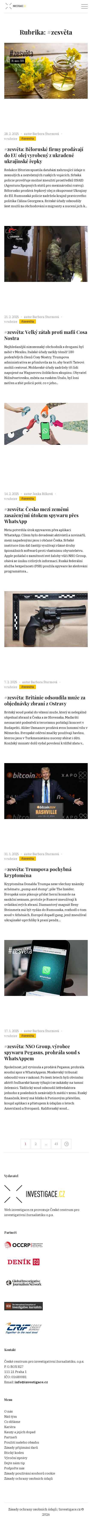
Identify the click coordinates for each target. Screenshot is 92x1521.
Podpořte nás (14, 1468)
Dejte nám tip (14, 1463)
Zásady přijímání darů (21, 1447)
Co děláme (12, 1422)
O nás (8, 1411)
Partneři (10, 1437)
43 (56, 1144)
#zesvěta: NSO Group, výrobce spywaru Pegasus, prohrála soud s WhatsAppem (42, 1052)
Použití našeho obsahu (21, 1442)
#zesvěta (27, 139)
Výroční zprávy (15, 1458)
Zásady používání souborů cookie (29, 1473)
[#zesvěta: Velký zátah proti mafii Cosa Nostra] (46, 268)
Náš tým (10, 1416)
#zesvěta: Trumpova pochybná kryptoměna (37, 872)
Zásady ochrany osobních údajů (28, 1478)
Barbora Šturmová (46, 134)
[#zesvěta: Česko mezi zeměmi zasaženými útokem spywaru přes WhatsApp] (46, 445)
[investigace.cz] (15, 6)
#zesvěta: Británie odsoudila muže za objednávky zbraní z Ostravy (44, 700)
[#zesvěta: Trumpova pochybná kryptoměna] (46, 805)
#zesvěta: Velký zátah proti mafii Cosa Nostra (45, 335)
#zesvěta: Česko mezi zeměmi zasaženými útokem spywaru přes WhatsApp (41, 515)
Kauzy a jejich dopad (20, 1432)
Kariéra (10, 1427)
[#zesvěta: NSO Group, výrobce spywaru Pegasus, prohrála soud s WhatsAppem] (46, 982)
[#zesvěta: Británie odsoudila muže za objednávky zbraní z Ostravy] (46, 633)
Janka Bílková (43, 494)
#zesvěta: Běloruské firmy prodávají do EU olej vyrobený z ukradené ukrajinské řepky (43, 155)
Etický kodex (14, 1453)
